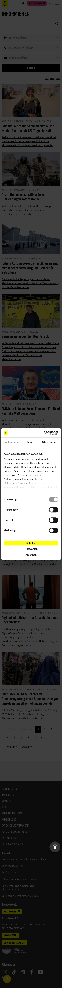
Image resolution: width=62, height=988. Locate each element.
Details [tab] (30, 442)
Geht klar (31, 543)
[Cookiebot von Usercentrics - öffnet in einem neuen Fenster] (44, 433)
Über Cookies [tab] (50, 442)
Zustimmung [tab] (11, 442)
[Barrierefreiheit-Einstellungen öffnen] (54, 846)
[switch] (53, 509)
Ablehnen (31, 554)
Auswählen (31, 548)
